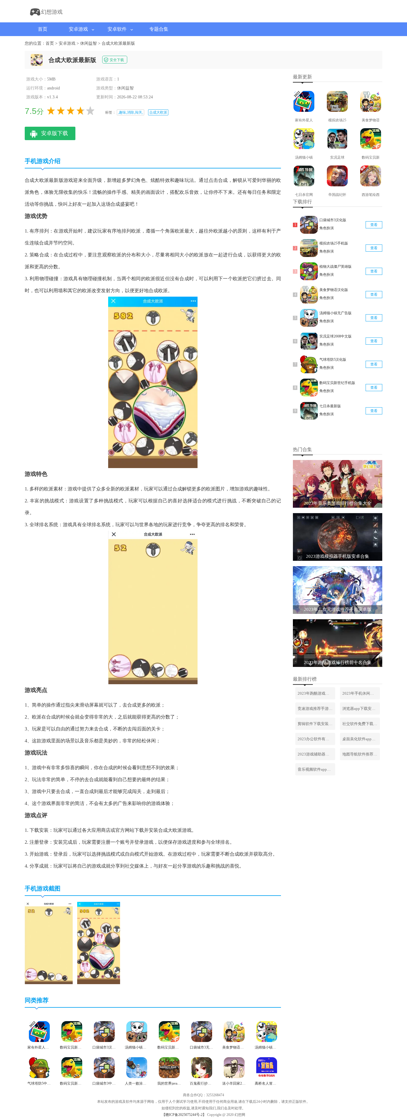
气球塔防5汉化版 (332, 359)
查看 (374, 225)
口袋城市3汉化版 (332, 220)
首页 (42, 29)
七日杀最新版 (330, 406)
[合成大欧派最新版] (49, 983)
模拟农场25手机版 (333, 243)
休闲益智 (88, 43)
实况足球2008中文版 (335, 336)
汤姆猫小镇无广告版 (335, 313)
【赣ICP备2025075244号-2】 (184, 1115)
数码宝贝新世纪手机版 (337, 383)
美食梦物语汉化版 (333, 290)
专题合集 (158, 29)
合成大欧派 (158, 112)
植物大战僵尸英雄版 (335, 266)
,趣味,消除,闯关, (130, 112)
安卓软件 (117, 29)
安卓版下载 (54, 133)
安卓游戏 (78, 29)
